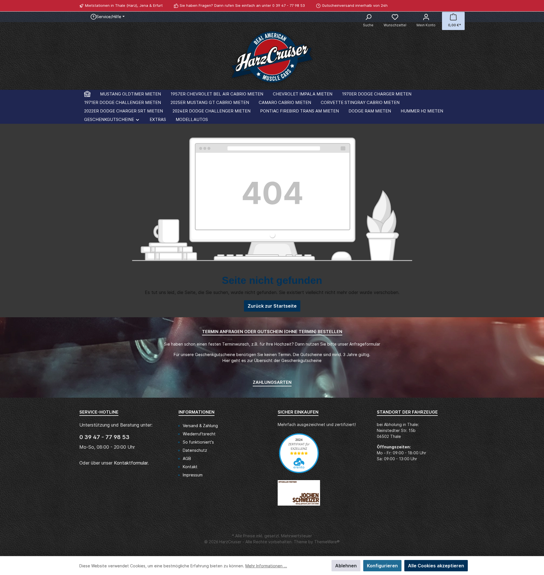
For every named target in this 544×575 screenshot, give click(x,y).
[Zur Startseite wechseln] (272, 58)
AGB (187, 458)
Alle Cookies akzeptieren (436, 565)
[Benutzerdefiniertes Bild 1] (302, 456)
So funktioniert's (198, 442)
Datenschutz (195, 450)
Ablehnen (346, 565)
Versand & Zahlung (200, 425)
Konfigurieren (382, 565)
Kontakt (190, 466)
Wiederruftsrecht (199, 433)
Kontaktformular (131, 463)
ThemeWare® (327, 541)
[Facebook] (455, 5)
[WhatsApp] (461, 5)
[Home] (87, 94)
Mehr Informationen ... (266, 565)
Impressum (193, 474)
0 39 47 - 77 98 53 (288, 5)
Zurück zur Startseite (272, 306)
